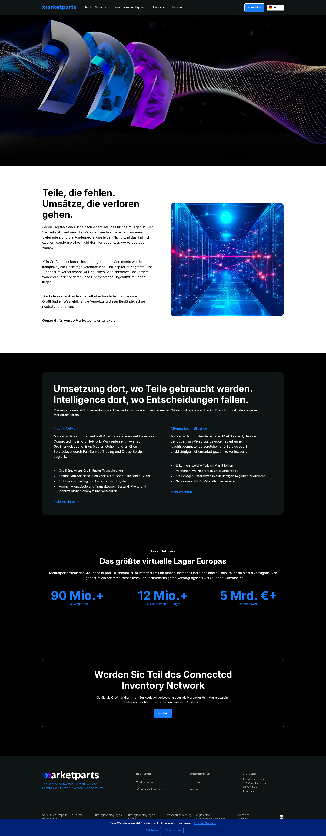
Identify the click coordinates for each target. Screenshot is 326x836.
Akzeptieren (173, 830)
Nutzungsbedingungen (107, 815)
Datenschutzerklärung (178, 815)
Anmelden (254, 7)
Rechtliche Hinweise (243, 817)
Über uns (159, 7)
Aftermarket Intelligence (129, 7)
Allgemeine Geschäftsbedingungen (211, 817)
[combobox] (275, 8)
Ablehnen (151, 830)
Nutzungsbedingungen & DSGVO (141, 817)
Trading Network (96, 7)
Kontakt (177, 7)
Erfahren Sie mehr (205, 823)
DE (275, 7)
